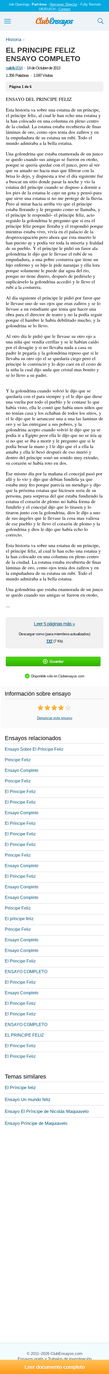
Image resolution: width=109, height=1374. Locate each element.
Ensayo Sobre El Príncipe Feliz (34, 749)
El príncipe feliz (19, 918)
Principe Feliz (18, 760)
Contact (64, 9)
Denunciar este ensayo (54, 718)
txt (49, 640)
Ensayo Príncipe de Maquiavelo (36, 1123)
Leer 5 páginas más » (54, 623)
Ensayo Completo (21, 770)
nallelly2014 (14, 68)
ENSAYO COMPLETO (26, 971)
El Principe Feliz (20, 791)
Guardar (56, 661)
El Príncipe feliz (20, 1087)
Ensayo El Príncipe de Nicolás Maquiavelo (47, 1111)
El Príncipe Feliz (20, 823)
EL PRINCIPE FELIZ (24, 1035)
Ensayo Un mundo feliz (28, 1099)
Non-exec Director (63, 4)
